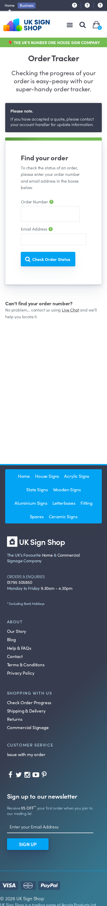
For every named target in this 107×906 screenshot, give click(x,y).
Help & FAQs (19, 648)
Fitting (86, 503)
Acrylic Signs (76, 476)
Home (9, 5)
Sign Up (28, 844)
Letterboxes (63, 503)
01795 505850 (19, 582)
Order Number (35, 201)
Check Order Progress (29, 702)
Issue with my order (26, 754)
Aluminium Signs (31, 503)
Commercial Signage (28, 727)
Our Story (16, 631)
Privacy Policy (21, 673)
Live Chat (70, 310)
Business (27, 5)
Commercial (68, 555)
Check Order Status (51, 259)
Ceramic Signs (63, 516)
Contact (15, 656)
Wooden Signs (67, 489)
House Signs (47, 476)
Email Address (34, 229)
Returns (14, 719)
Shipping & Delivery (26, 711)
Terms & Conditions (25, 664)
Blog (11, 639)
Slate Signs (37, 489)
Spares (37, 516)
